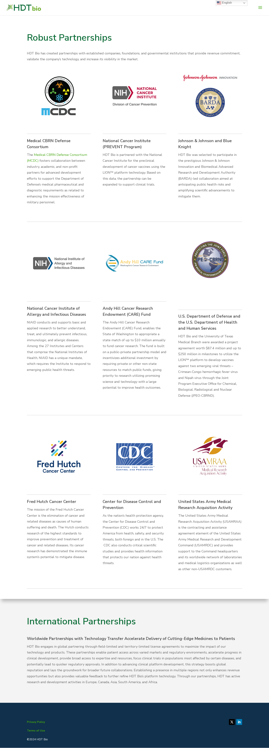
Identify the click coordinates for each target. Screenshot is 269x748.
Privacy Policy (36, 722)
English (226, 2)
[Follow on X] (232, 722)
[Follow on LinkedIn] (239, 722)
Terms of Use (36, 730)
